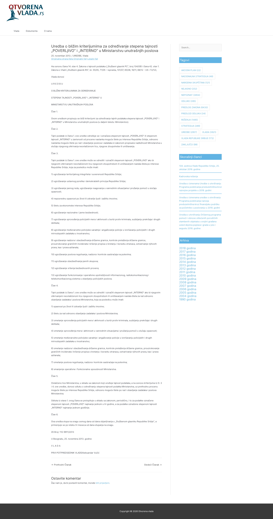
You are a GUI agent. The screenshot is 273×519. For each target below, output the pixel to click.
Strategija (190, 126)
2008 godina (187, 282)
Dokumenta (31, 31)
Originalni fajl (80, 58)
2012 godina (187, 268)
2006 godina (187, 289)
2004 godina (187, 296)
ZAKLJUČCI (189, 144)
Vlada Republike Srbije (197, 138)
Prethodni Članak (61, 464)
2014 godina (187, 262)
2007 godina (187, 285)
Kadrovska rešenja (188, 176)
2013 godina (187, 265)
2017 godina (187, 251)
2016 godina (187, 255)
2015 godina (187, 258)
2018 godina (187, 248)
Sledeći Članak (153, 464)
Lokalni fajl (92, 58)
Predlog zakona (194, 107)
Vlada (16, 31)
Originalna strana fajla (62, 58)
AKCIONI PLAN (191, 70)
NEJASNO (189, 88)
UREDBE (77, 55)
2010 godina (187, 275)
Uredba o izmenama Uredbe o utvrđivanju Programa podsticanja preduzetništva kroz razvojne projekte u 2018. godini (200, 187)
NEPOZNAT (190, 95)
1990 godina (187, 299)
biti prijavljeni (102, 483)
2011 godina (187, 272)
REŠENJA (189, 119)
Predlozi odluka (193, 113)
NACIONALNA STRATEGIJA (197, 76)
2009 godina (187, 279)
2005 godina (187, 292)
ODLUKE (188, 101)
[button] (258, 31)
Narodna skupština (195, 82)
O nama (48, 31)
